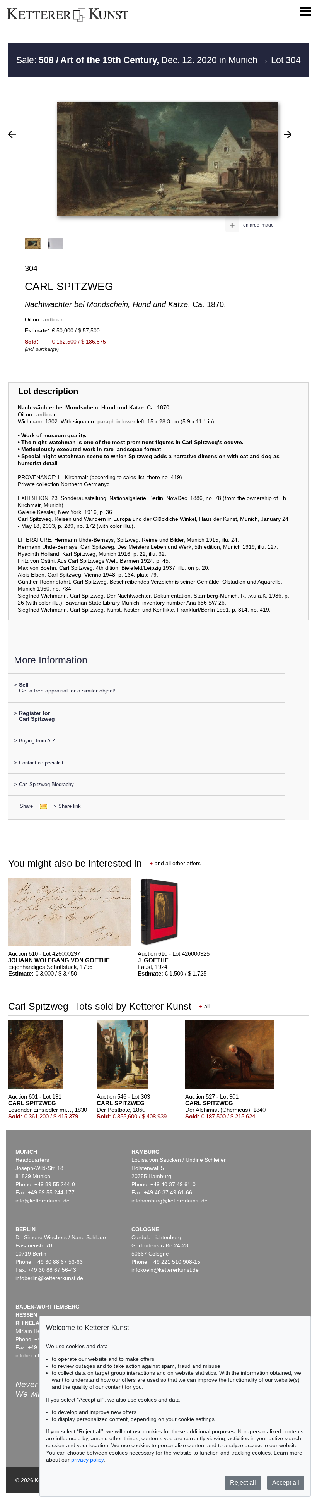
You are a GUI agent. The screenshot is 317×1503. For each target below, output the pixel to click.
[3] (12, 134)
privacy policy (87, 1460)
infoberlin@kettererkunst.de (49, 1278)
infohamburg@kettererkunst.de (169, 1200)
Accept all (285, 1482)
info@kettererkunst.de (42, 1200)
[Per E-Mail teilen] (41, 806)
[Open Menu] (305, 11)
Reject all (243, 1482)
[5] (287, 134)
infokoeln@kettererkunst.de (165, 1270)
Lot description (48, 391)
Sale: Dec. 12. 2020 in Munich (138, 60)
